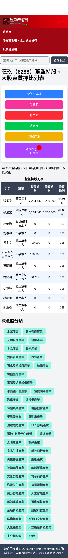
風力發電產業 (15, 493)
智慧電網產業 (39, 485)
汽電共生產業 (15, 485)
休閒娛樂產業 (15, 408)
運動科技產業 (39, 502)
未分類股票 (14, 536)
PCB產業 (36, 357)
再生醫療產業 (15, 459)
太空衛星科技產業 (39, 527)
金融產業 (37, 340)
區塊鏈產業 (14, 519)
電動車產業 (35, 417)
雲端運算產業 (15, 502)
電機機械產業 (15, 374)
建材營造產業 (34, 331)
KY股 (31, 536)
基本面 (34, 115)
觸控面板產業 (39, 451)
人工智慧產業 (39, 493)
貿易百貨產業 (15, 357)
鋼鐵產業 (45, 434)
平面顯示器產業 (17, 391)
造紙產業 (37, 459)
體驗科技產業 (39, 510)
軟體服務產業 (39, 468)
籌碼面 (34, 104)
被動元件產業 (15, 468)
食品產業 (13, 348)
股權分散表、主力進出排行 (20, 40)
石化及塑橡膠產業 (18, 365)
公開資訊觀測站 (25, 553)
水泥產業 (13, 331)
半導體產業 (14, 417)
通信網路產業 (42, 391)
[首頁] (15, 21)
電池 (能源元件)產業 (20, 434)
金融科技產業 (15, 510)
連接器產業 (33, 400)
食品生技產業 (15, 451)
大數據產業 (14, 527)
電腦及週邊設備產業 (20, 383)
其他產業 (31, 348)
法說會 (7, 32)
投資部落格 (10, 49)
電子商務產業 (39, 476)
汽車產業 (13, 400)
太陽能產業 (14, 442)
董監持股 (34, 136)
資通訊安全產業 (38, 519)
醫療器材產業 (39, 408)
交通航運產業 (15, 340)
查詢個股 (59, 60)
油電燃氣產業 (15, 425)
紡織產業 (42, 365)
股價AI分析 (34, 94)
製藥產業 (34, 442)
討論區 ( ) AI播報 (34, 151)
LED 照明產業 (40, 425)
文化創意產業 (15, 476)
